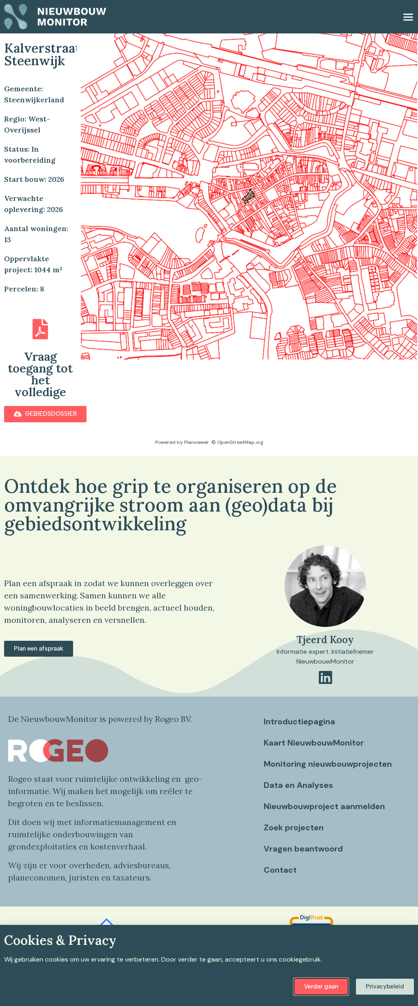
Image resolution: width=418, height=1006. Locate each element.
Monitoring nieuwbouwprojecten (328, 764)
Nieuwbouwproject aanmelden (324, 806)
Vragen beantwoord (303, 848)
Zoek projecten (294, 827)
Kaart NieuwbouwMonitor (314, 742)
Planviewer (196, 442)
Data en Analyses (298, 785)
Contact (280, 870)
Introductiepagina (299, 721)
